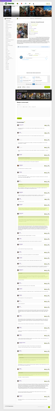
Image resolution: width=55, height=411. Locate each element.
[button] (17, 107)
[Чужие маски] (43, 96)
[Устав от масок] (38, 96)
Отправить (19, 118)
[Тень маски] (29, 96)
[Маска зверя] (48, 96)
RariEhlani (21, 165)
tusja (20, 132)
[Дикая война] (24, 96)
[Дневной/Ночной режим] (34, 4)
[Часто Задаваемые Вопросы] (30, 4)
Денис (20, 380)
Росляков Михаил (34, 25)
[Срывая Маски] (33, 96)
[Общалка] (26, 4)
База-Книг (20, 18)
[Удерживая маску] (19, 96)
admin (20, 368)
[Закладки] (22, 4)
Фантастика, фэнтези (25, 18)
